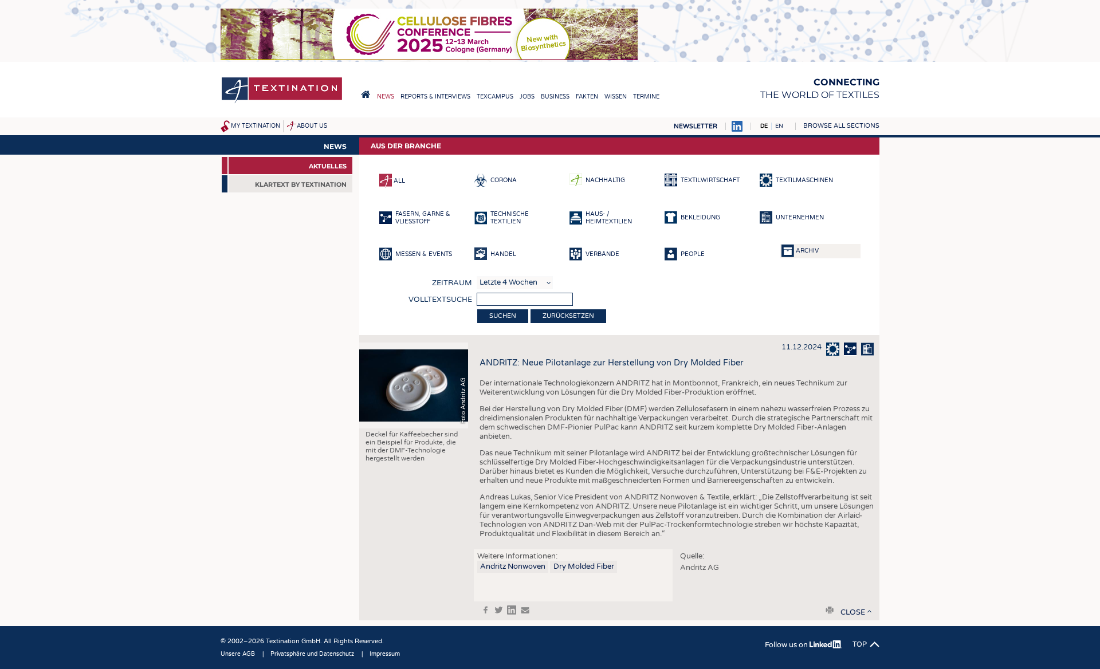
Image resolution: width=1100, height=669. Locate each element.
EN (779, 126)
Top (859, 644)
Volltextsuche (440, 299)
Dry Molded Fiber (583, 566)
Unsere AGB (238, 654)
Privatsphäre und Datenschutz (312, 654)
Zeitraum (452, 283)
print (829, 610)
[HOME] (365, 94)
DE (764, 126)
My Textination (255, 126)
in (511, 610)
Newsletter (695, 126)
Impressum (385, 654)
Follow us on (787, 645)
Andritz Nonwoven (512, 566)
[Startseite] (282, 102)
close (852, 612)
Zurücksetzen (568, 316)
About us (312, 126)
